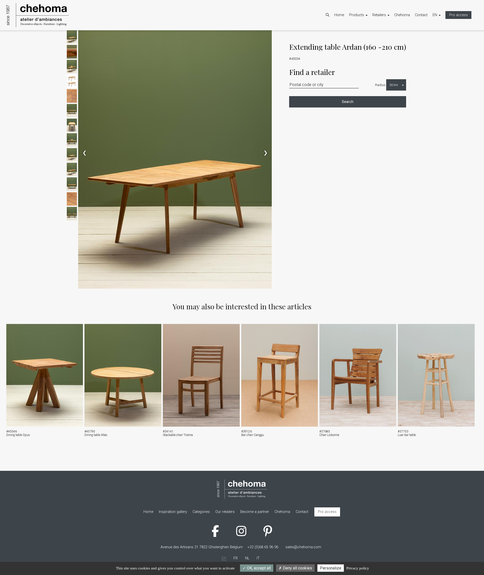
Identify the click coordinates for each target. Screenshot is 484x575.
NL (440, 43)
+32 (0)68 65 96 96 (263, 547)
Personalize (330, 568)
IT (439, 50)
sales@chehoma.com (303, 547)
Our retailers (387, 43)
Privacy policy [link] (357, 568)
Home (339, 15)
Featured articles (367, 43)
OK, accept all (258, 568)
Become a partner (391, 37)
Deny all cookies (297, 568)
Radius (380, 85)
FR (440, 37)
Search (347, 102)
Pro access (458, 15)
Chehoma (402, 15)
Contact (421, 15)
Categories (362, 37)
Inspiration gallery (368, 50)
